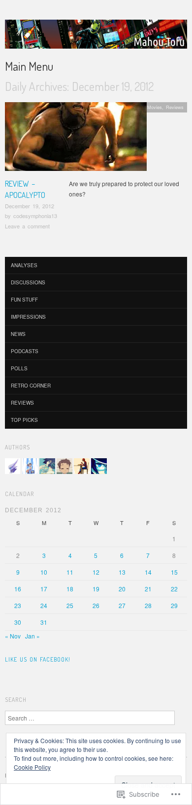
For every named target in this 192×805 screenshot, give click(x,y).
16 (17, 588)
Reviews (175, 107)
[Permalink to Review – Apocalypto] (76, 139)
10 (43, 572)
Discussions (28, 282)
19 (96, 588)
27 (122, 605)
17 (43, 588)
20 (122, 588)
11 (69, 572)
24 (43, 605)
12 (96, 572)
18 (69, 588)
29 (174, 605)
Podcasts (24, 351)
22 (174, 588)
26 (96, 605)
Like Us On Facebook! (37, 659)
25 (69, 605)
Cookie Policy (32, 767)
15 (174, 572)
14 (148, 572)
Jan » (32, 636)
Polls (19, 368)
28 (148, 605)
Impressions (28, 316)
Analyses (24, 265)
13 (122, 572)
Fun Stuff (24, 299)
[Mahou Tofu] (96, 38)
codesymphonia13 (35, 216)
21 (148, 588)
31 (43, 622)
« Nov (13, 636)
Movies (154, 107)
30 (17, 622)
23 (17, 605)
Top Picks (24, 419)
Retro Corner (31, 385)
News (18, 334)
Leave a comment (27, 226)
